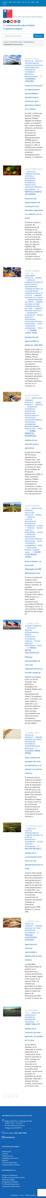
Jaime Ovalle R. (32, 1024)
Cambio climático (33, 403)
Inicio (6, 42)
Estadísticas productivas (30, 184)
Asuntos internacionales (33, 62)
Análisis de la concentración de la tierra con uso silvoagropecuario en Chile (34, 861)
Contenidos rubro (16, 42)
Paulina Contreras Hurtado (31, 937)
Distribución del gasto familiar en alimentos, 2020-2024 (34, 341)
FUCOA (4, 4)
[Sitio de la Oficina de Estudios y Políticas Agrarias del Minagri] (23, 14)
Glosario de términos (10, 1175)
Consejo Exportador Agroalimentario (34, 66)
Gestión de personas (30, 1195)
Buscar (40, 36)
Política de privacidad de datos (13, 1177)
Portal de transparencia (10, 1184)
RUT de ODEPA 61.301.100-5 (14, 1125)
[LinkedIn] (18, 21)
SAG (14, 2)
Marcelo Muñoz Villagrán (33, 192)
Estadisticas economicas (30, 71)
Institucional (6, 1151)
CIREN (37, 2)
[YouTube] (11, 21)
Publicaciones (7, 1156)
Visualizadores (14, 1195)
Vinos (27, 552)
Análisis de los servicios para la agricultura (32, 444)
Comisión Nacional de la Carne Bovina (34, 290)
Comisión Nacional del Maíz (34, 303)
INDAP (10, 2)
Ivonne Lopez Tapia (31, 331)
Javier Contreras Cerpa (33, 554)
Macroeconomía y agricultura (32, 427)
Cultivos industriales (30, 520)
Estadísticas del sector (10, 1158)
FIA (26, 2)
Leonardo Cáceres (30, 79)
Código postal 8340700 (13, 1128)
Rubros (5, 1160)
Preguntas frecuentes (10, 1182)
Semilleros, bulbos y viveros (32, 548)
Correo (21, 1195)
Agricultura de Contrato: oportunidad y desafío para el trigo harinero (33, 952)
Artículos (29, 61)
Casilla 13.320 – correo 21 (13, 1123)
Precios (5, 1154)
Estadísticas (28, 42)
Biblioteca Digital (14, 28)
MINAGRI (5, 2)
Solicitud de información (11, 1186)
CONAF (18, 2)
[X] (8, 21)
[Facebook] (4, 21)
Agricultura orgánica (33, 399)
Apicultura (29, 513)
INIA (29, 2)
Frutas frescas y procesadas (32, 416)
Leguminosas (30, 328)
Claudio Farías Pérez (32, 751)
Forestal (30, 528)
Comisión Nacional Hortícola (32, 175)
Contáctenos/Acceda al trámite (20, 25)
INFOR (32, 2)
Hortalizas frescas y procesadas (34, 322)
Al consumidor (30, 274)
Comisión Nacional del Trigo (32, 307)
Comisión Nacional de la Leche (34, 296)
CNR (22, 2)
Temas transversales (9, 1162)
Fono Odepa (15, 1133)
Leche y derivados (33, 325)
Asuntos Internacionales (11, 1165)
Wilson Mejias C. (33, 848)
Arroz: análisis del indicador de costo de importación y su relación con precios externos (33, 765)
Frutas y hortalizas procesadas (34, 534)
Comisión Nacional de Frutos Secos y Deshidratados (34, 284)
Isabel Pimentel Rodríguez (30, 433)
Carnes (28, 634)
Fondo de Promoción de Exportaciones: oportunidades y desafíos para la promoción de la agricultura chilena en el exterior (34, 97)
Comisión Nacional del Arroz (33, 301)
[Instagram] (15, 21)
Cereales (31, 280)
